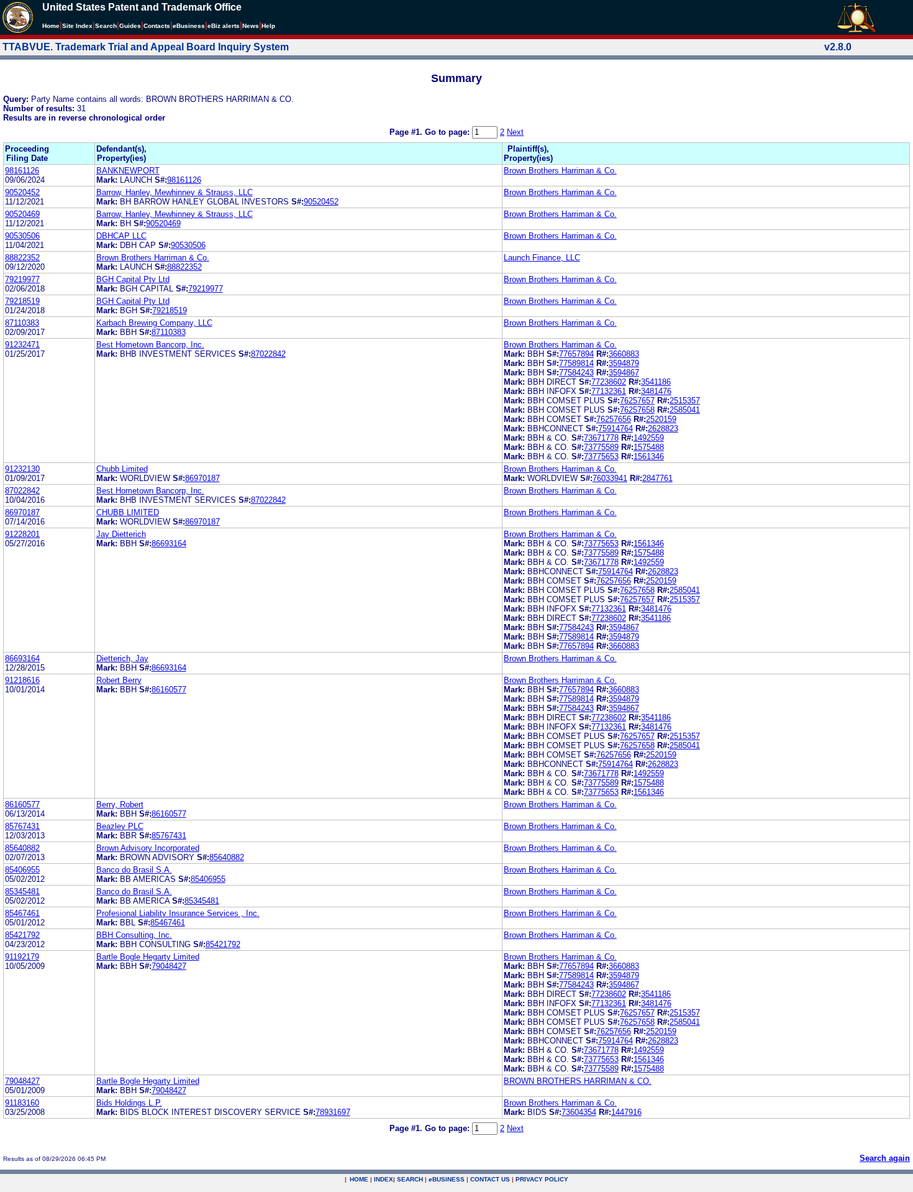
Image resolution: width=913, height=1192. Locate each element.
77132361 (608, 391)
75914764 (615, 428)
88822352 (22, 257)
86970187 (202, 478)
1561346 (649, 456)
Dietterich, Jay (122, 658)
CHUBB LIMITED (127, 512)
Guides (130, 25)
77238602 (608, 382)
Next (515, 132)
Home (51, 25)
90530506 (22, 236)
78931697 (333, 1112)
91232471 (22, 344)
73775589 (601, 447)
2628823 (663, 428)
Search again (885, 1158)
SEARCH (410, 1179)
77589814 (576, 363)
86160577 (169, 689)
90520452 (22, 192)
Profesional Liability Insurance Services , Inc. (178, 913)
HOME (359, 1179)
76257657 (637, 400)
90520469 (22, 214)
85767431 (22, 826)
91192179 (22, 956)
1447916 (626, 1112)
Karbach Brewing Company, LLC (154, 323)
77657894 (576, 354)
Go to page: (448, 132)
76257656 (613, 419)
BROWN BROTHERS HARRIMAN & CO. (578, 1081)
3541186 (656, 382)
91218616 (22, 680)
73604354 (578, 1112)
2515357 (685, 400)
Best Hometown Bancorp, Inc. (150, 344)
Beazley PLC (119, 826)
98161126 (22, 170)
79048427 (169, 966)
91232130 (22, 469)
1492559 (649, 437)
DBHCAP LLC (121, 236)
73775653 (601, 456)
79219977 (22, 279)
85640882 (22, 848)
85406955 (22, 869)
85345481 (22, 891)
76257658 (637, 410)
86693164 (169, 543)
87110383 (22, 323)
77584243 (576, 372)
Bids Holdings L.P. (129, 1102)
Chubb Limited (122, 469)
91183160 (22, 1102)
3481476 (656, 391)
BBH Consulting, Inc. (134, 935)
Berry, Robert (119, 804)
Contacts (156, 25)
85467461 (22, 913)
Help (268, 25)
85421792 (22, 935)
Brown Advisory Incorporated (147, 848)
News (250, 25)
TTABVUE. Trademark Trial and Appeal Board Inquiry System (145, 47)
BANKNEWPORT (128, 170)
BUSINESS (447, 1179)
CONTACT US (490, 1179)
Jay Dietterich (121, 534)
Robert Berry (119, 680)
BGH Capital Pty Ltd (133, 279)
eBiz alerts (223, 25)
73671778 (601, 437)
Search (106, 25)
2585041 (685, 410)
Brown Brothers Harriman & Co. (560, 170)
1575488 (649, 447)
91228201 (22, 534)
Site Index (77, 25)
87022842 (268, 354)
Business (189, 25)
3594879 (624, 363)
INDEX (383, 1179)
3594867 (624, 372)
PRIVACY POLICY (542, 1179)
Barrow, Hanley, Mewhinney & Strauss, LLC (174, 192)
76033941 (610, 478)
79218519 (22, 301)
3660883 (624, 354)
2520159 (661, 419)
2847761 (657, 478)
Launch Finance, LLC (542, 257)
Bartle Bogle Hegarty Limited (147, 956)
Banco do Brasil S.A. (134, 869)
